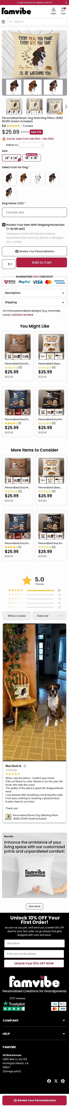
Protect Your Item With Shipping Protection (35, 227)
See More (34, 906)
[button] (34, 168)
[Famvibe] (16, 11)
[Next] (66, 106)
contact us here (22, 314)
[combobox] (37, 21)
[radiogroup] (34, 186)
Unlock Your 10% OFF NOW (34, 963)
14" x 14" (11, 158)
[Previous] (2, 106)
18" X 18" (31, 157)
